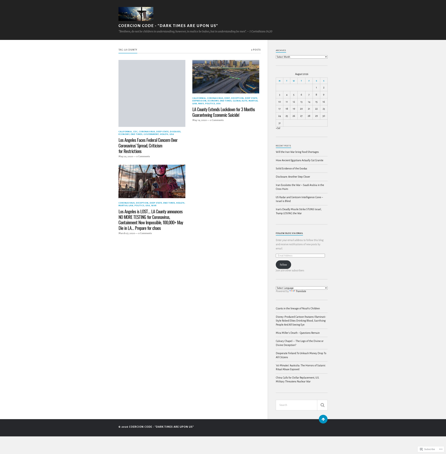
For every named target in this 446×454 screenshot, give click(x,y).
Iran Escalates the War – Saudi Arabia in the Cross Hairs (300, 187)
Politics (210, 103)
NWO (201, 103)
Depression (199, 101)
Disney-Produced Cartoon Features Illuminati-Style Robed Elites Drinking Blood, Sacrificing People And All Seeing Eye (301, 320)
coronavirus (147, 132)
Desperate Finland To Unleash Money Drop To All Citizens (301, 355)
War (153, 205)
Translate (301, 291)
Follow (283, 264)
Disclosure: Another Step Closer (293, 176)
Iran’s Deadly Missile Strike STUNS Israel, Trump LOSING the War (299, 211)
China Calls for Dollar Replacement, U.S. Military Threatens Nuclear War (297, 379)
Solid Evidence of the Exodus (291, 168)
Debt (227, 98)
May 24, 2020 (125, 156)
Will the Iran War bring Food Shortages (297, 152)
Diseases (175, 132)
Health (164, 134)
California (125, 132)
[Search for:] (302, 405)
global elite (240, 101)
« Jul (278, 128)
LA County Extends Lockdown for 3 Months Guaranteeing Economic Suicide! (223, 112)
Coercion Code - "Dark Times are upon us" (168, 26)
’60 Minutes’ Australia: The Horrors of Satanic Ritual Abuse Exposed (300, 367)
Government (151, 134)
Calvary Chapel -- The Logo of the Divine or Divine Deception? (300, 343)
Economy (123, 134)
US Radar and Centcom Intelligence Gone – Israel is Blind (299, 199)
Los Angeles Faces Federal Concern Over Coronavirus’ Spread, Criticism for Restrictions (148, 145)
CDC (135, 132)
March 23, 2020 (126, 233)
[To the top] (323, 419)
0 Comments (143, 156)
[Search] (322, 405)
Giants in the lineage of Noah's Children (298, 308)
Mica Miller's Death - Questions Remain (298, 332)
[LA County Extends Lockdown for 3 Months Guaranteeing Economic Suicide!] (225, 76)
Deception (237, 98)
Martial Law (125, 205)
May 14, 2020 (199, 120)
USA (172, 134)
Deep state (162, 132)
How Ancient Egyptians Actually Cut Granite (299, 160)
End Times (136, 134)
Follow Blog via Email (289, 233)
